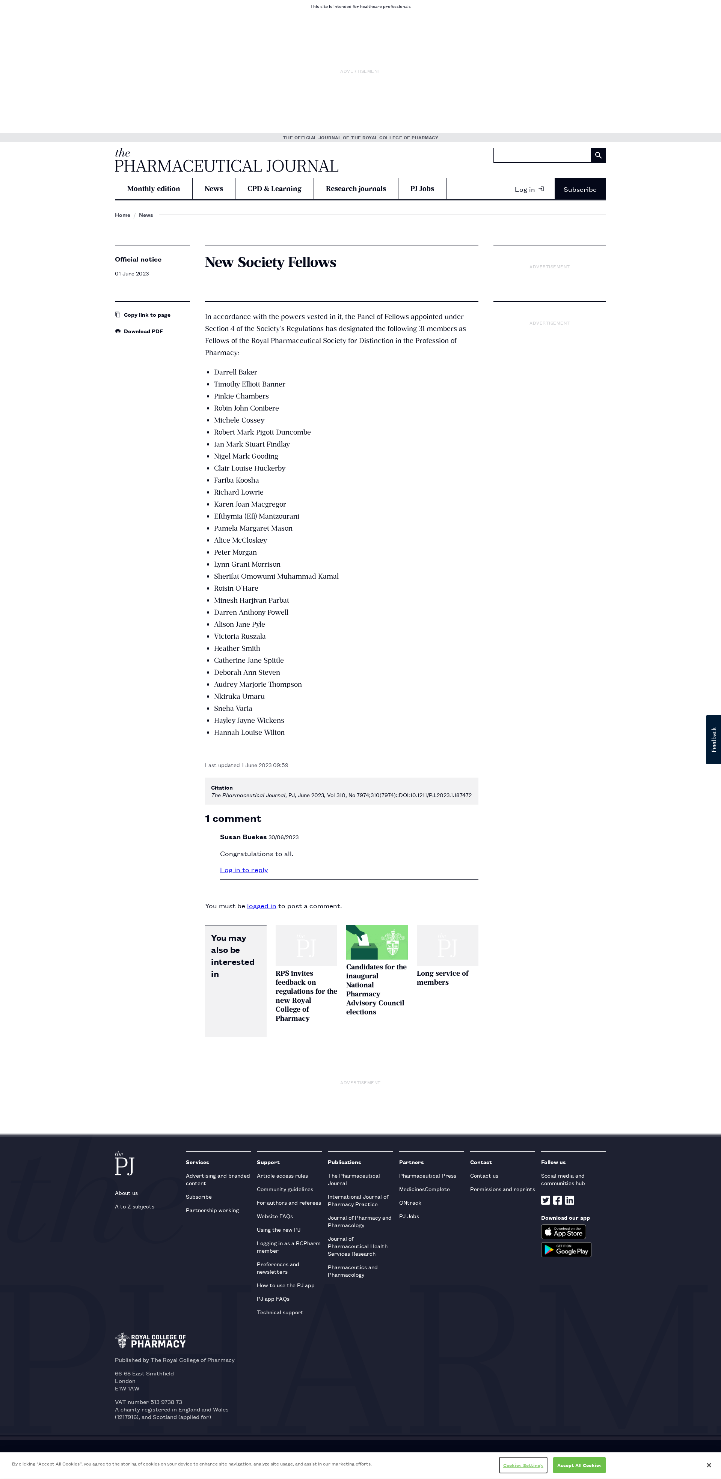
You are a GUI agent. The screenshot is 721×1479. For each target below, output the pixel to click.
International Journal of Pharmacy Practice (358, 1200)
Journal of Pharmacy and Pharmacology (360, 1221)
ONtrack (410, 1202)
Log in (525, 188)
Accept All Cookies (579, 1464)
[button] (713, 739)
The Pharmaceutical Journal (354, 1179)
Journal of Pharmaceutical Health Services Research (358, 1245)
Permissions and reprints (502, 1189)
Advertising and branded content (218, 1179)
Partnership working (212, 1210)
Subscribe (580, 188)
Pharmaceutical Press (427, 1175)
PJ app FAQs (273, 1298)
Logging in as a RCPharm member (289, 1246)
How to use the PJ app (286, 1285)
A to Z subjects (134, 1206)
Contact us (484, 1175)
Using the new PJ (278, 1229)
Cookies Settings (523, 1464)
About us (126, 1192)
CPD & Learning (274, 188)
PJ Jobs (422, 188)
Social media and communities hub (563, 1179)
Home (122, 214)
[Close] (709, 1465)
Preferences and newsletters (278, 1267)
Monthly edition (153, 188)
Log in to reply (244, 869)
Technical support (280, 1312)
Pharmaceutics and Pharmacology (353, 1270)
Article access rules (282, 1175)
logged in (261, 905)
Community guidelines (285, 1189)
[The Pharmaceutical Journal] (226, 160)
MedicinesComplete (424, 1189)
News (214, 188)
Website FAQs (275, 1216)
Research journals (356, 188)
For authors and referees (289, 1202)
